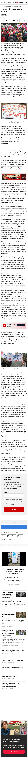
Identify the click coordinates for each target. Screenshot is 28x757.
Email (5, 492)
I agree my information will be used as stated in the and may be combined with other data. (14, 501)
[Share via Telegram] (14, 20)
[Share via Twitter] (7, 20)
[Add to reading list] (25, 20)
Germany (20, 535)
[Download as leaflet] (21, 20)
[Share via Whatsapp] (10, 20)
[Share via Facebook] (3, 20)
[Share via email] (17, 20)
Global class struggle (6, 539)
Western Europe (11, 535)
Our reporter (4, 14)
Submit (14, 509)
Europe (3, 535)
